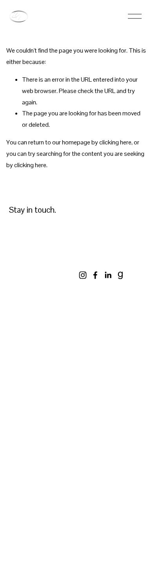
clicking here (115, 142)
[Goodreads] (120, 275)
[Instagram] (83, 275)
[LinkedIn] (108, 275)
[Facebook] (95, 275)
